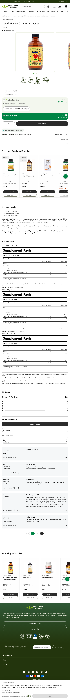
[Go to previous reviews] (28, 533)
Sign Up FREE (58, 134)
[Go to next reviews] (42, 533)
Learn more (19, 130)
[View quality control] (35, 636)
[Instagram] (28, 672)
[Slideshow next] (65, 176)
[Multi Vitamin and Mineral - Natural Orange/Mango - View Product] (11, 579)
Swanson (37, 679)
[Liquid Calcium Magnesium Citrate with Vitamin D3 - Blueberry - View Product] (29, 176)
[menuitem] (19, 11)
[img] (23, 80)
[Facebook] (23, 672)
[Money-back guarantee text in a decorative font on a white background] (47, 636)
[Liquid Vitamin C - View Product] (30, 579)
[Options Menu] (66, 457)
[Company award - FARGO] (22, 636)
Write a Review (35, 424)
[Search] (43, 7)
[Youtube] (32, 672)
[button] (35, 402)
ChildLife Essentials (7, 19)
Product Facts (8, 241)
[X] (41, 672)
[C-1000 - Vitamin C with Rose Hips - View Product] (11, 176)
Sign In (66, 134)
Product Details (9, 207)
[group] (35, 52)
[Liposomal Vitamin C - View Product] (50, 579)
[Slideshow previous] (4, 176)
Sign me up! (58, 647)
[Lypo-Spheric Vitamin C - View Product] (48, 176)
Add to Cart (11, 192)
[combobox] (33, 6)
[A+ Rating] (29, 636)
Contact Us (31, 1)
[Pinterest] (37, 672)
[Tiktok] (46, 672)
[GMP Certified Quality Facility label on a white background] (41, 636)
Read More (59, 507)
